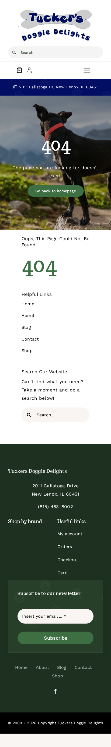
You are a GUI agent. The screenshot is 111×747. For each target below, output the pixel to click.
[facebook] (55, 691)
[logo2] (55, 10)
